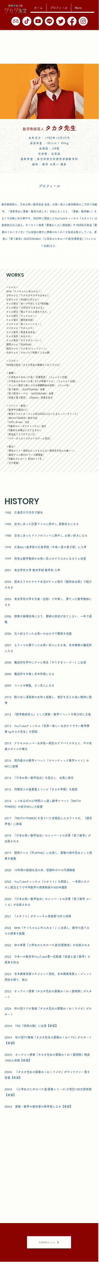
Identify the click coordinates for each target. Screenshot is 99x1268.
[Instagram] (83, 21)
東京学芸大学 (46, 159)
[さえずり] (60, 21)
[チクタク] (26, 21)
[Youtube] (38, 21)
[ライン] (49, 21)
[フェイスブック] (71, 21)
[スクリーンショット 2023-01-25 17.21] (15, 21)
